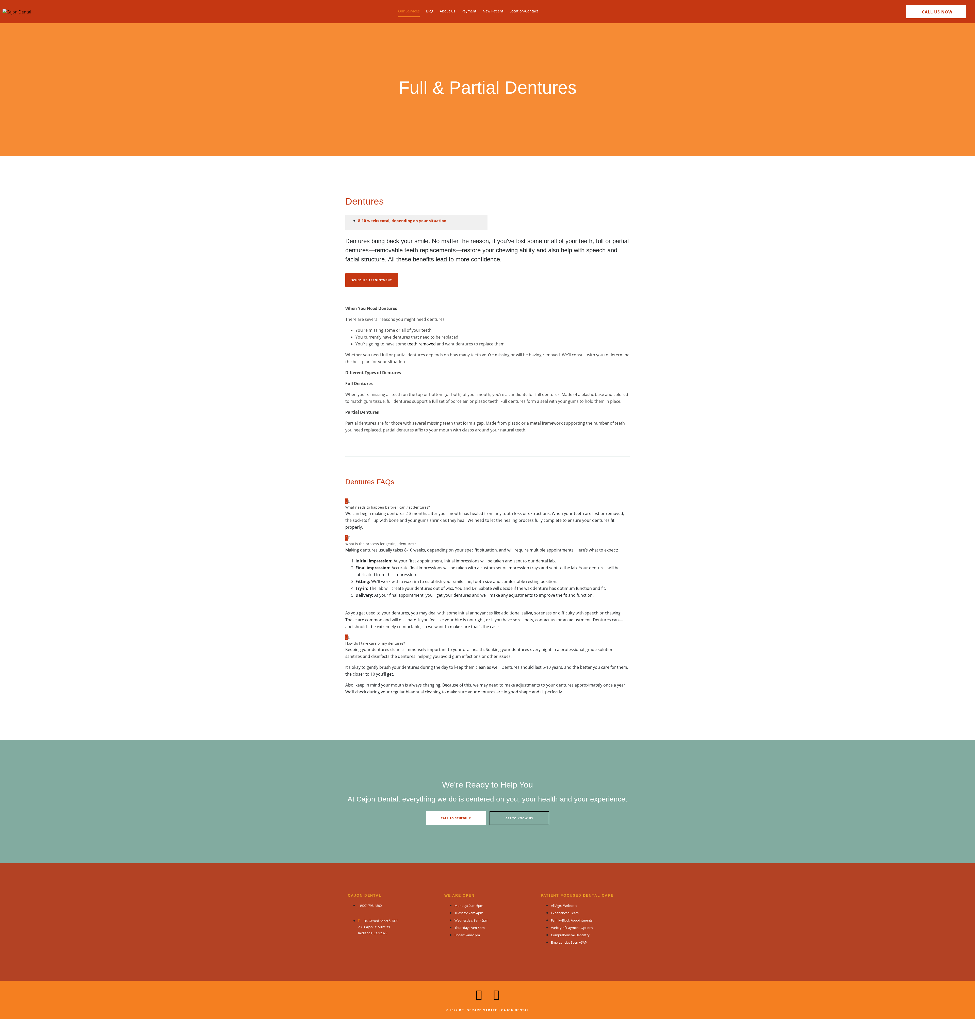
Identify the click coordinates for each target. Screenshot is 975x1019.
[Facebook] (496, 995)
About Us (447, 11)
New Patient (493, 11)
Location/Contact (524, 11)
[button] (487, 504)
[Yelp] (479, 995)
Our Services (409, 11)
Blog (429, 11)
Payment (469, 11)
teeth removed (421, 344)
